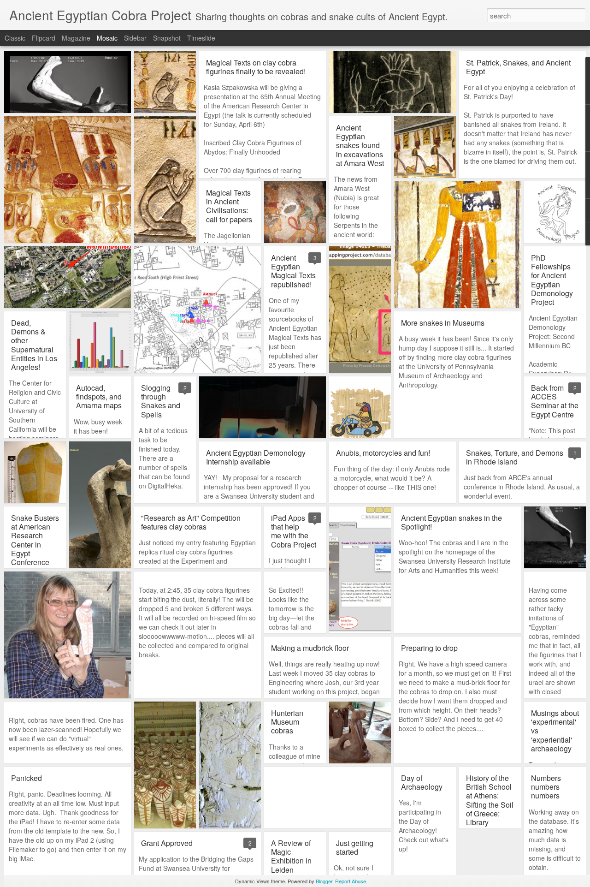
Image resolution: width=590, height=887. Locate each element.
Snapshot (167, 37)
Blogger (324, 881)
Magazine (76, 37)
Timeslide (201, 37)
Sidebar (135, 37)
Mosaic (107, 37)
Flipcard (43, 37)
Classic (15, 37)
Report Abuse (350, 881)
